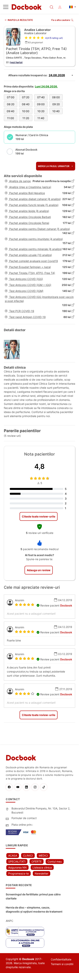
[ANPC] (25, 932)
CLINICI (28, 855)
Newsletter (41, 873)
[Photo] (13, 349)
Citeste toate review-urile (38, 516)
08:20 (10, 104)
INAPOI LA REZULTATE (20, 20)
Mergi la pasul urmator (54, 166)
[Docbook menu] (5, 7)
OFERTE (36, 861)
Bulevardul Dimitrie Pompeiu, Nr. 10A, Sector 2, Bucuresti (41, 810)
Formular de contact (24, 818)
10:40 (56, 111)
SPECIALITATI (17, 861)
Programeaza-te (18, 873)
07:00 (10, 97)
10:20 (40, 111)
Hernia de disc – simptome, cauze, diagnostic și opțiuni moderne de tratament (34, 909)
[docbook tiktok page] (44, 787)
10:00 (25, 111)
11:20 (25, 118)
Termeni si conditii (62, 964)
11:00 (10, 118)
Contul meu (55, 861)
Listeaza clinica (42, 867)
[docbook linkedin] (27, 787)
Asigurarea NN (17, 867)
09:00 (41, 104)
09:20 (56, 104)
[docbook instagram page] (36, 787)
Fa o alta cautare (60, 20)
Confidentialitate (61, 959)
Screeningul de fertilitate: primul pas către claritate (33, 896)
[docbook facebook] (10, 787)
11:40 (40, 118)
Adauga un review (38, 570)
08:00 (56, 97)
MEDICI (43, 855)
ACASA (12, 855)
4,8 (39, 466)
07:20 (25, 97)
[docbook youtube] (18, 787)
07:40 (41, 97)
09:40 (10, 111)
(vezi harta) (16, 62)
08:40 (26, 104)
